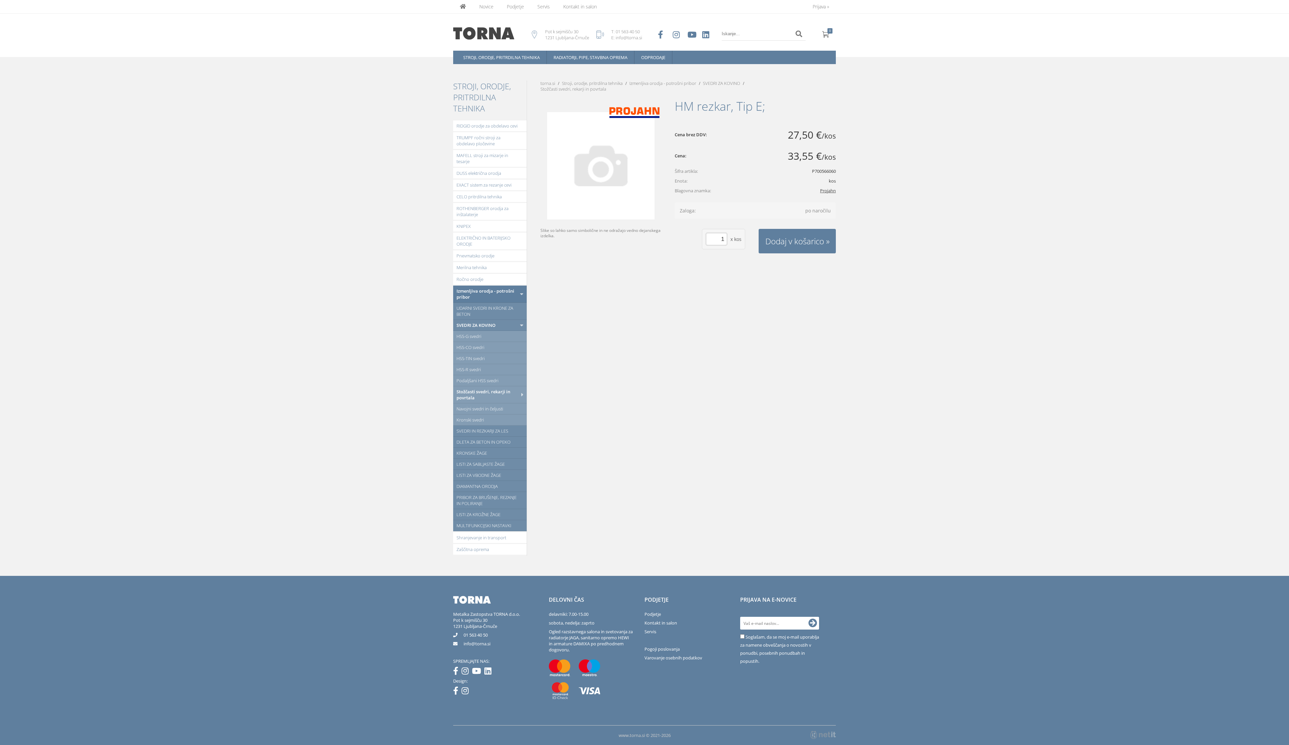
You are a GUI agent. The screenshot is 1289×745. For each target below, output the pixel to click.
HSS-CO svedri (470, 347)
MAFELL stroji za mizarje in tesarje (482, 158)
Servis (543, 6)
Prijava (821, 6)
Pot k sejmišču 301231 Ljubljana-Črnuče (475, 623)
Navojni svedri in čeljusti (480, 409)
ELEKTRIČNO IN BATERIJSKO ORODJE (484, 241)
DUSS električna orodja (479, 173)
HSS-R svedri (469, 369)
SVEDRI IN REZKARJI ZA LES (482, 431)
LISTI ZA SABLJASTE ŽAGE (481, 464)
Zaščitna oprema (473, 549)
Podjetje (515, 6)
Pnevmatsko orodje (475, 256)
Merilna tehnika (472, 267)
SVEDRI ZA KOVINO (476, 325)
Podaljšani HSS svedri (477, 381)
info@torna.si (629, 38)
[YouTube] (478, 672)
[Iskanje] (799, 34)
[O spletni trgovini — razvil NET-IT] (823, 735)
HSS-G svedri (469, 336)
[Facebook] (457, 672)
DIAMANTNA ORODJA (477, 486)
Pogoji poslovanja (662, 649)
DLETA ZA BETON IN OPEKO (484, 442)
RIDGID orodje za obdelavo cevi (487, 126)
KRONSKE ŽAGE (472, 453)
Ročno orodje (470, 279)
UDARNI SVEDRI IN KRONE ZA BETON (485, 311)
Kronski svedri (470, 420)
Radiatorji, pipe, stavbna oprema (590, 57)
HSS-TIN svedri (471, 358)
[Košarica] (825, 34)
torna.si (547, 83)
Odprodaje (653, 57)
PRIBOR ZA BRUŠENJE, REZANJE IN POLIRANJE (487, 500)
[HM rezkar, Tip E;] (600, 165)
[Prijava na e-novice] (812, 623)
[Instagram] (467, 672)
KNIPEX (464, 226)
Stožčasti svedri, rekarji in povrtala (483, 395)
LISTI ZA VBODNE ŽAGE (479, 475)
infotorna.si (477, 644)
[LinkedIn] (489, 672)
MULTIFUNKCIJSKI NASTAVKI (484, 526)
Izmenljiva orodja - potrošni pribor (485, 294)
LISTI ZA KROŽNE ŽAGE (478, 514)
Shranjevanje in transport (481, 538)
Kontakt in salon (580, 6)
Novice (486, 6)
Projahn (828, 191)
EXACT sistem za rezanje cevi (484, 185)
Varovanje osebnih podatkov (673, 658)
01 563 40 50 (628, 32)
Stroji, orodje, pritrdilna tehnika (501, 57)
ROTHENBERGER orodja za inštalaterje (483, 211)
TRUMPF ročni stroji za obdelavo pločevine (478, 141)
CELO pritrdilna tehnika (479, 197)
